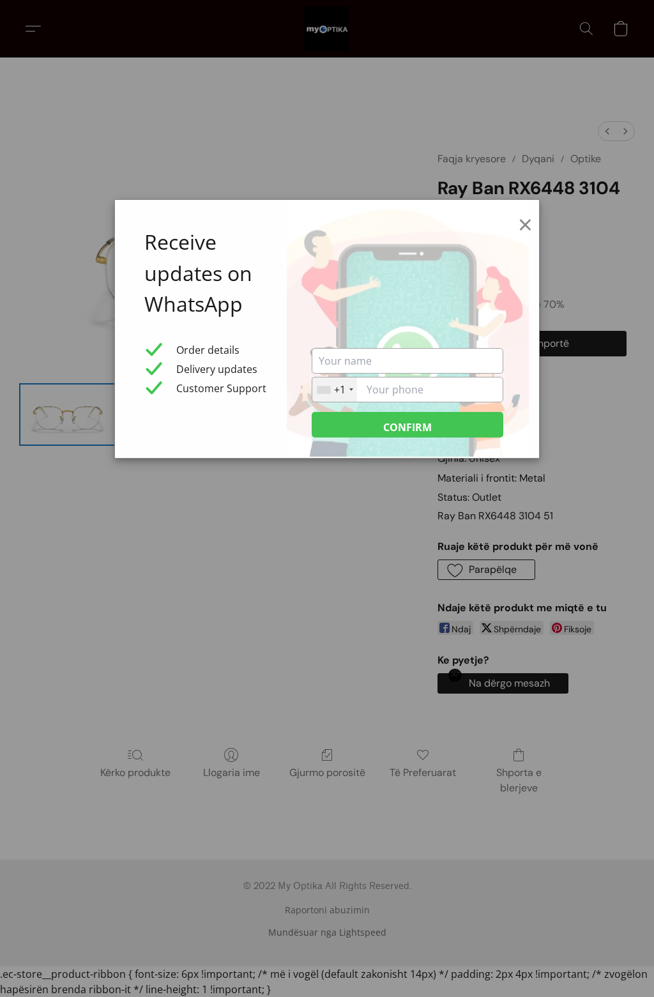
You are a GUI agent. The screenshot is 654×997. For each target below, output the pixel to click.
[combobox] (334, 389)
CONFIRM (407, 427)
